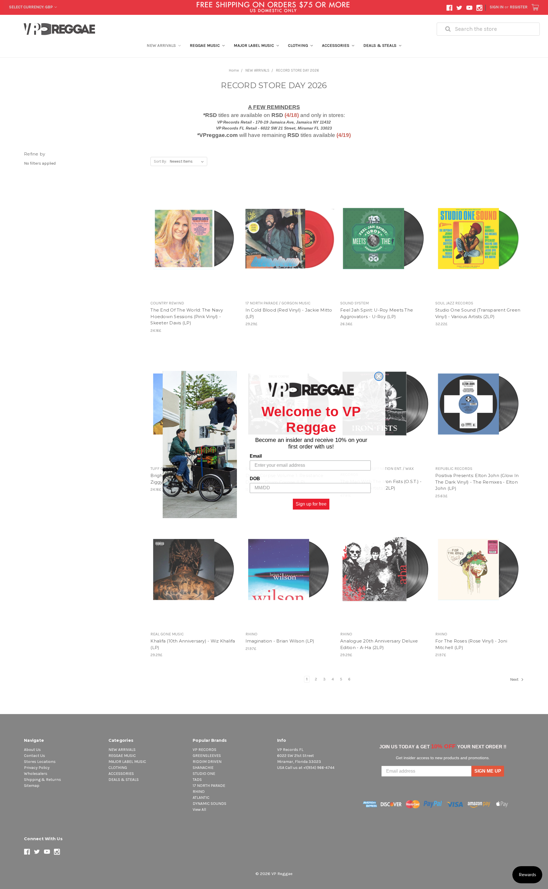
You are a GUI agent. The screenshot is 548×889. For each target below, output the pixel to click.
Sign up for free (311, 504)
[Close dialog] (378, 376)
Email (256, 456)
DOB (255, 478)
